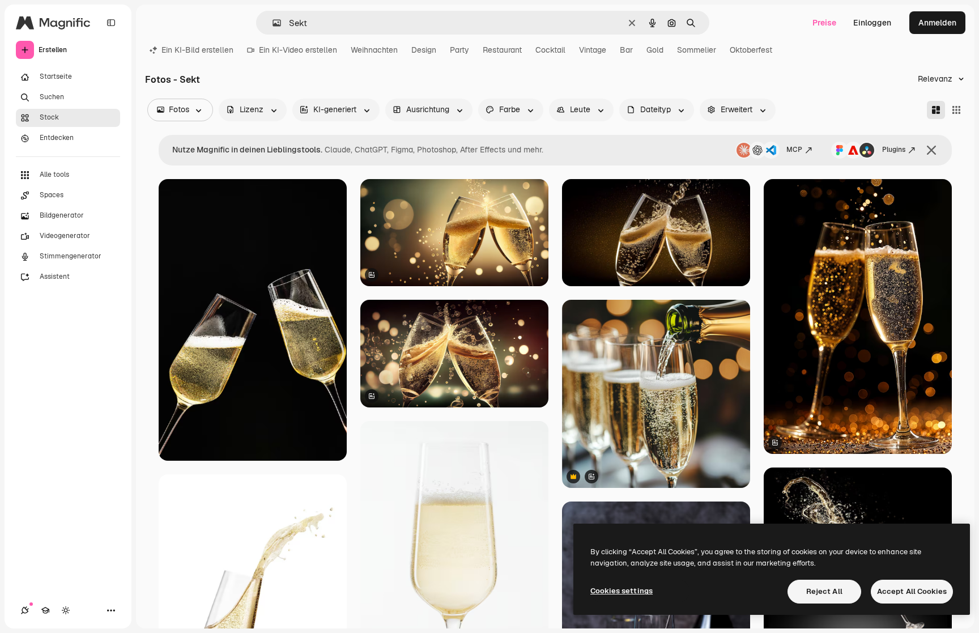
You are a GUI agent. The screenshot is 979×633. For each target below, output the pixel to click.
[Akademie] (45, 610)
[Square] (956, 110)
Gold (654, 50)
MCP (794, 149)
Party (459, 50)
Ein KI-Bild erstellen (197, 50)
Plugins (893, 149)
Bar (626, 50)
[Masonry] (936, 110)
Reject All (824, 591)
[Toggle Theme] (66, 610)
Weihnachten (374, 50)
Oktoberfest (751, 50)
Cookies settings (621, 591)
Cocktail (550, 50)
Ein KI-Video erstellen (298, 50)
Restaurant (502, 50)
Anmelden (937, 23)
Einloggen (872, 23)
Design (423, 50)
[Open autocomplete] (272, 23)
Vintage (592, 50)
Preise (824, 23)
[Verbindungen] (25, 610)
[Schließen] (931, 150)
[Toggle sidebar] (111, 23)
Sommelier (696, 50)
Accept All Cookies (912, 591)
